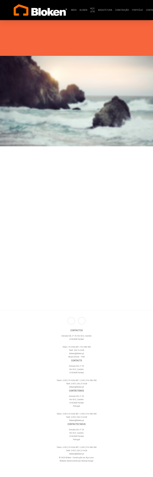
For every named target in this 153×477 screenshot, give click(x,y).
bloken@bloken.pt (76, 353)
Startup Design (87, 461)
